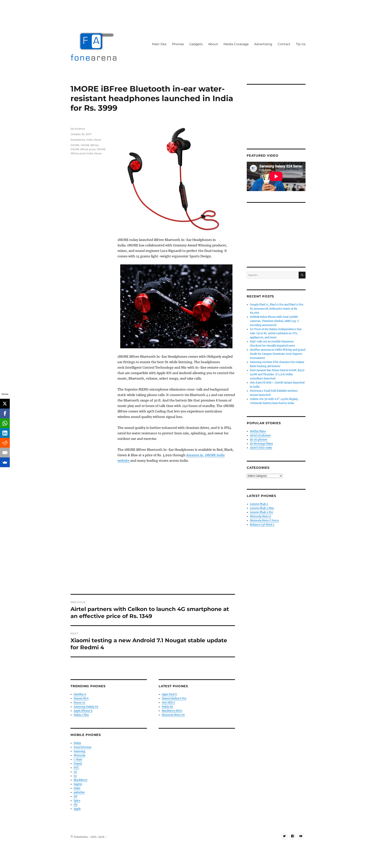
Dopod (78, 763)
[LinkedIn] (5, 433)
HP (75, 796)
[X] (5, 404)
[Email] (5, 452)
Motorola (79, 755)
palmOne (79, 792)
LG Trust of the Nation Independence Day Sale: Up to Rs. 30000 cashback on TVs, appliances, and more (275, 333)
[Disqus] (152, 539)
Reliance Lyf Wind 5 (262, 524)
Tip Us (301, 44)
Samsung (79, 751)
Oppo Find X (169, 694)
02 (75, 776)
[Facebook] (5, 413)
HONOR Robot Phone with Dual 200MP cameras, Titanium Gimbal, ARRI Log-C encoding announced (274, 321)
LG (75, 771)
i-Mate (78, 759)
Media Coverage (236, 44)
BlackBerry (80, 780)
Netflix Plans (258, 431)
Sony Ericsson (82, 747)
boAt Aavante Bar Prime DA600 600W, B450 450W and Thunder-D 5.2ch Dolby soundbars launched (277, 374)
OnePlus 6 (80, 694)
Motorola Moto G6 (173, 715)
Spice (77, 800)
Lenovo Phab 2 (259, 504)
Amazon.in (194, 455)
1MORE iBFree (90, 145)
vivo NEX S (168, 702)
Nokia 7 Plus (81, 715)
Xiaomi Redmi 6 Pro (174, 698)
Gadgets (196, 44)
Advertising (263, 44)
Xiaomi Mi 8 (81, 698)
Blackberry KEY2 (172, 710)
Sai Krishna (77, 128)
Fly (75, 804)
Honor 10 (79, 702)
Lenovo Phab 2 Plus (262, 508)
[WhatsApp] (5, 423)
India (89, 139)
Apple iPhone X (83, 710)
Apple (77, 808)
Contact (284, 44)
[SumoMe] (5, 462)
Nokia (77, 743)
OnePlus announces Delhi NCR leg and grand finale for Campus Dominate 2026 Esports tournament (277, 354)
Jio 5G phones (258, 439)
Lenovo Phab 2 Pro (261, 512)
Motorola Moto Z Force (264, 520)
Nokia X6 (167, 706)
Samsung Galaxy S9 (86, 706)
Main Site (159, 44)
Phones (178, 44)
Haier (77, 788)
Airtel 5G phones (260, 435)
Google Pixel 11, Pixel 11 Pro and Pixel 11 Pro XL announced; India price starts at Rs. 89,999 (276, 308)
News (97, 139)
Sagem (78, 784)
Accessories (77, 139)
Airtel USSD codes (261, 447)
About (213, 44)
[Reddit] (5, 443)
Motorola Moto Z (260, 516)
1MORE (75, 145)
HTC (76, 767)
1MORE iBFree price (83, 149)
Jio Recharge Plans (261, 443)
